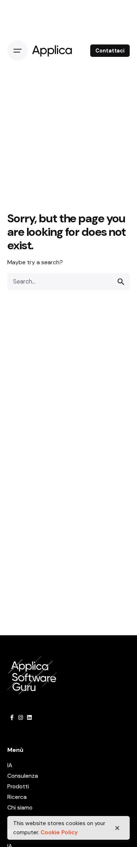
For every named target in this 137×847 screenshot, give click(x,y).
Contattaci (110, 50)
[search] (121, 281)
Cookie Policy (59, 832)
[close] (117, 828)
